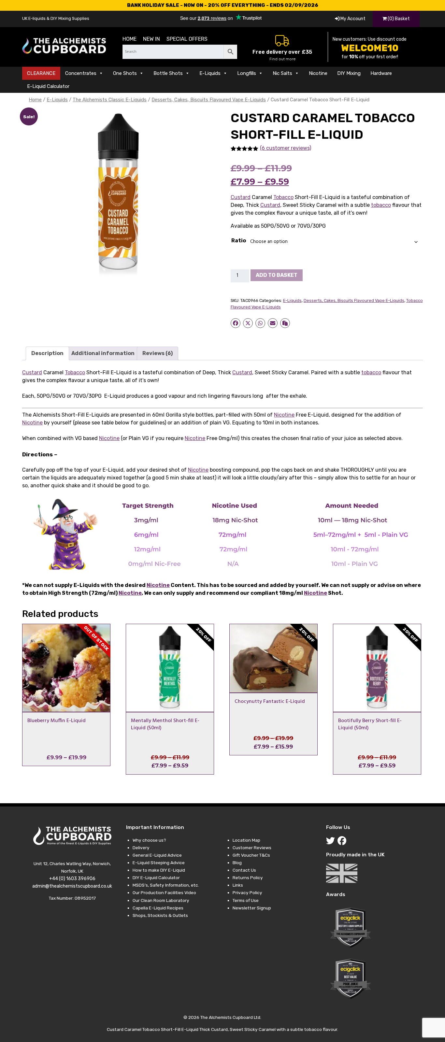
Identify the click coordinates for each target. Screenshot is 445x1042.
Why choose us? (149, 840)
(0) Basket (398, 18)
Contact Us (244, 870)
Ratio (238, 240)
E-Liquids (210, 73)
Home (129, 39)
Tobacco (283, 197)
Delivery (141, 847)
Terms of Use (246, 900)
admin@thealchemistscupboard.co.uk (72, 886)
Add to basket (276, 275)
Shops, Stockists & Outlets (160, 915)
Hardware (381, 73)
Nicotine (318, 73)
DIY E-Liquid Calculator (156, 877)
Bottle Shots (168, 73)
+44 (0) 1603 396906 (72, 878)
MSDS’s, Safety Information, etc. (166, 885)
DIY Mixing (349, 73)
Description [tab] (47, 353)
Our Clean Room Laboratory (161, 900)
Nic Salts (282, 73)
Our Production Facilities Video (164, 892)
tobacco (381, 205)
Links (238, 885)
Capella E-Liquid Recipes (158, 907)
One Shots (125, 73)
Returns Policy (248, 877)
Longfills (246, 73)
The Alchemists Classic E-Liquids (110, 100)
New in (151, 39)
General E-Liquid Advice (157, 855)
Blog (237, 862)
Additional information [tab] (103, 353)
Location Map (246, 840)
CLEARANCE (41, 73)
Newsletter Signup (252, 907)
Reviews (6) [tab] (157, 353)
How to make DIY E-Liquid (159, 870)
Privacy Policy (247, 892)
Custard (241, 197)
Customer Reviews (252, 847)
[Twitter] (331, 842)
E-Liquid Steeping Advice (159, 862)
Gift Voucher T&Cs (251, 855)
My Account (352, 18)
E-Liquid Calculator (48, 86)
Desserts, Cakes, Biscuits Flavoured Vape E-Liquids (208, 100)
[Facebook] (343, 842)
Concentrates (80, 73)
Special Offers (187, 39)
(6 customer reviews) (285, 148)
